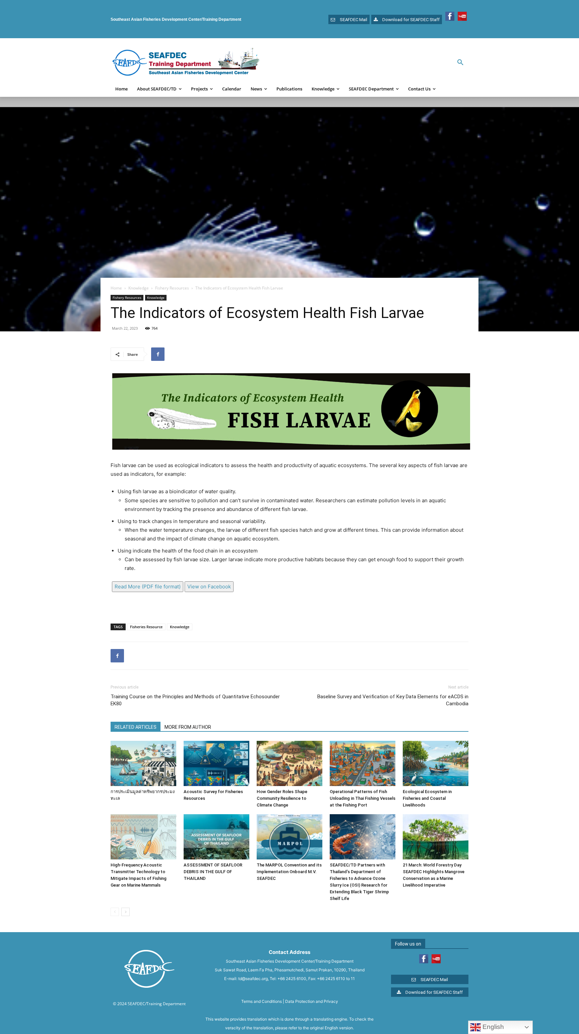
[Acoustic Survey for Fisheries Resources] (216, 763)
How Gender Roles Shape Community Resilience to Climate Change (282, 798)
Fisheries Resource (146, 626)
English (492, 1026)
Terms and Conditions (261, 1001)
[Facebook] (158, 354)
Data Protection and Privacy (311, 1001)
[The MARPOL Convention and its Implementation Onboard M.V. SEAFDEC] (289, 836)
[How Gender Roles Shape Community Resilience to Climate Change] (289, 763)
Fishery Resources (172, 288)
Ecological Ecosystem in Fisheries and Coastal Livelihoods (427, 798)
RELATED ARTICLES (135, 727)
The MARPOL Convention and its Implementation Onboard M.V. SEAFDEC (289, 871)
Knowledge (138, 288)
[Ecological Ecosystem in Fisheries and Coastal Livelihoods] (435, 763)
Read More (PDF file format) (148, 586)
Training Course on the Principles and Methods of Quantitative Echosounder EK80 (195, 700)
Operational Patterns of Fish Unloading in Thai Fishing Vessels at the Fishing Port (362, 798)
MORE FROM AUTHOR (188, 727)
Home (116, 288)
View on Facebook (209, 586)
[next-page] (125, 912)
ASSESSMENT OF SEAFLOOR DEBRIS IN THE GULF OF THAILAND (213, 871)
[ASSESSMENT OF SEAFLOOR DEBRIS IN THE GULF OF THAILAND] (216, 836)
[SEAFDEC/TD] (186, 63)
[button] (460, 63)
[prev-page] (115, 912)
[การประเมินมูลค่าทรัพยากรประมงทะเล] (143, 763)
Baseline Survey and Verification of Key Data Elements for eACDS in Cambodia (392, 700)
